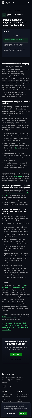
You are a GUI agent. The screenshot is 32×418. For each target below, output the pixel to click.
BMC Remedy (18, 176)
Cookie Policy (23, 410)
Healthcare (20, 399)
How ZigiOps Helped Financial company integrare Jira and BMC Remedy (15, 49)
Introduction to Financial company (13, 36)
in (3, 386)
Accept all (23, 413)
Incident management (23, 394)
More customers (16, 359)
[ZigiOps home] (8, 2)
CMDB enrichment (22, 396)
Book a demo (16, 354)
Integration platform (7, 394)
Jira (15, 148)
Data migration (6, 396)
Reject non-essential (10, 413)
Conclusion (7, 54)
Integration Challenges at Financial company (14, 40)
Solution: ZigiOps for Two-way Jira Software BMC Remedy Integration (13, 45)
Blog (3, 417)
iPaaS (3, 399)
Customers (20, 417)
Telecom (19, 401)
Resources (9, 10)
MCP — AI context (6, 401)
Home (3, 10)
